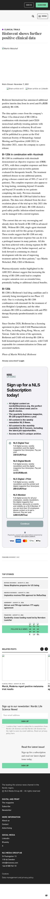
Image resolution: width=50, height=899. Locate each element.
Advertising (7, 828)
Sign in (29, 5)
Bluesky (5, 842)
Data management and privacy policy (17, 877)
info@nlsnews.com (10, 862)
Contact (5, 824)
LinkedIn (5, 838)
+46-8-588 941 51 (9, 866)
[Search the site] (33, 16)
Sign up (25, 721)
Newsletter (6, 810)
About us (5, 820)
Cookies (5, 873)
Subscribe (42, 5)
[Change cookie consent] (46, 895)
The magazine (8, 802)
